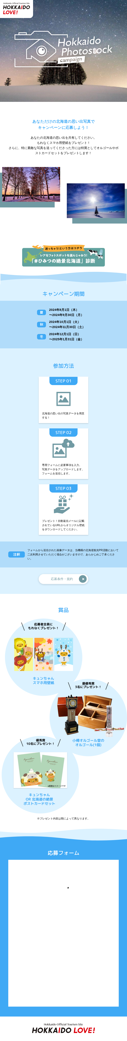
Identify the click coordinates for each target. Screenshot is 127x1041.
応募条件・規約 (62, 579)
